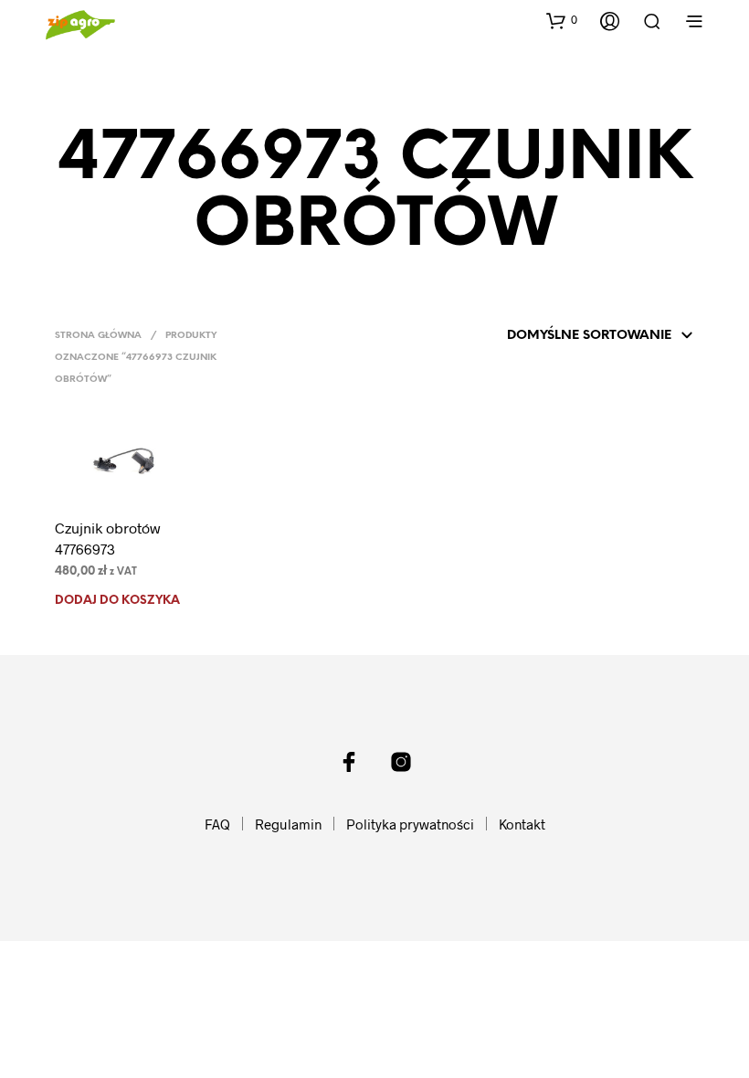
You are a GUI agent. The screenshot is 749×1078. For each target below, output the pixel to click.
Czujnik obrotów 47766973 (108, 537)
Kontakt (522, 824)
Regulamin (288, 824)
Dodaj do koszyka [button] (117, 601)
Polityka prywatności (410, 824)
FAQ (217, 824)
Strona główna (98, 336)
